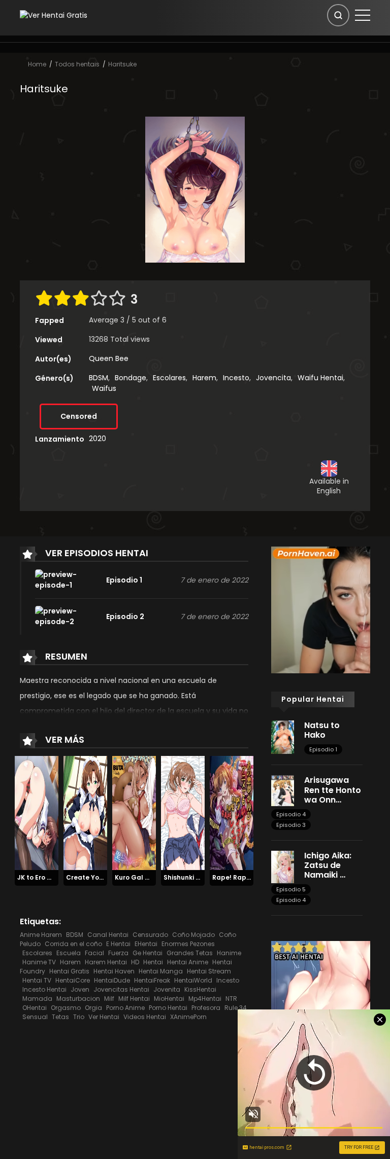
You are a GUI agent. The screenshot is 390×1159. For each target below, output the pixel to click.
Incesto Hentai (44, 989)
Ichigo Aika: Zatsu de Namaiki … (327, 865)
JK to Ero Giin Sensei (49, 877)
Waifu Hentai (320, 378)
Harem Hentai (106, 962)
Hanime (229, 953)
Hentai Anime (187, 962)
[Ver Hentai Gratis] (53, 15)
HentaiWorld (193, 980)
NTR (231, 998)
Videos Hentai (144, 1016)
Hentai (153, 962)
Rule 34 (235, 1007)
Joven (80, 989)
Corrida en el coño (73, 943)
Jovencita (273, 378)
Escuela (68, 953)
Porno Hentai (168, 1007)
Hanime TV (39, 962)
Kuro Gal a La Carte (147, 877)
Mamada (37, 998)
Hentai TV (36, 980)
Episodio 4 (291, 814)
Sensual (35, 1016)
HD (135, 962)
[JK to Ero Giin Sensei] (36, 813)
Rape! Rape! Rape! (242, 877)
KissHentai (200, 989)
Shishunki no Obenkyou (201, 877)
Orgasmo (66, 1007)
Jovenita (166, 989)
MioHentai (169, 998)
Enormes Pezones (188, 943)
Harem (204, 378)
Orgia (93, 1007)
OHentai (34, 1007)
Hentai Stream (209, 971)
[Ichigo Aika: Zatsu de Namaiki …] (282, 866)
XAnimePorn (188, 1016)
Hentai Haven (114, 971)
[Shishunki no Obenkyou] (183, 813)
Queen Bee (108, 358)
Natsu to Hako (322, 730)
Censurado (150, 934)
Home (37, 64)
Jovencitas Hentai (121, 989)
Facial (94, 953)
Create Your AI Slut (97, 877)
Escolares (169, 378)
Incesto (236, 378)
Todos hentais (77, 64)
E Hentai (118, 943)
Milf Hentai (134, 998)
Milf (109, 998)
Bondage (130, 378)
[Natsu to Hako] (282, 737)
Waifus (104, 388)
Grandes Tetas (190, 953)
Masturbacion (78, 998)
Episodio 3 (291, 825)
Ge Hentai (147, 953)
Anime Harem (41, 934)
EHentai (146, 943)
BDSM (98, 378)
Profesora (205, 1007)
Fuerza (118, 953)
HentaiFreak (152, 980)
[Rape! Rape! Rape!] (231, 813)
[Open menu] (362, 15)
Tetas (60, 1016)
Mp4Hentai (204, 998)
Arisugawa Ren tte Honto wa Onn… (332, 789)
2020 (97, 438)
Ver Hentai (103, 1016)
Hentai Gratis (69, 971)
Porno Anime (125, 1007)
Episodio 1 (323, 749)
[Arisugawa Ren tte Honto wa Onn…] (282, 790)
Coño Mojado (193, 934)
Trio (78, 1016)
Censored (78, 416)
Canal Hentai (107, 934)
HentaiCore (72, 980)
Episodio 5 (291, 889)
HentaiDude (112, 980)
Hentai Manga (161, 971)
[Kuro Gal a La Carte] (134, 813)
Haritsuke (122, 64)
